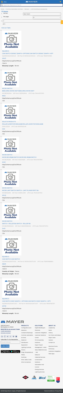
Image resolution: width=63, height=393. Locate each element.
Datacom (37, 354)
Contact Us (52, 342)
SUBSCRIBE (5, 346)
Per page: (6, 16)
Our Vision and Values (55, 335)
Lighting (23, 347)
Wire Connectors (26, 362)
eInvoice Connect (6, 333)
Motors (23, 350)
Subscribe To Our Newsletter (9, 339)
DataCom (23, 340)
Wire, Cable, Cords (26, 359)
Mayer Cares (52, 337)
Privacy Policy (58, 390)
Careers (51, 340)
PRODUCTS (25, 325)
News (50, 330)
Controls (28, 347)
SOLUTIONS (39, 325)
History (51, 332)
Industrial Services (40, 357)
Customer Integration (41, 332)
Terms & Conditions (49, 390)
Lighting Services (40, 372)
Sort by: (5, 13)
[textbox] (31, 5)
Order (60, 67)
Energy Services (39, 369)
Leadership (52, 327)
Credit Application (6, 331)
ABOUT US (52, 325)
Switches (23, 357)
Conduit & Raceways (27, 332)
